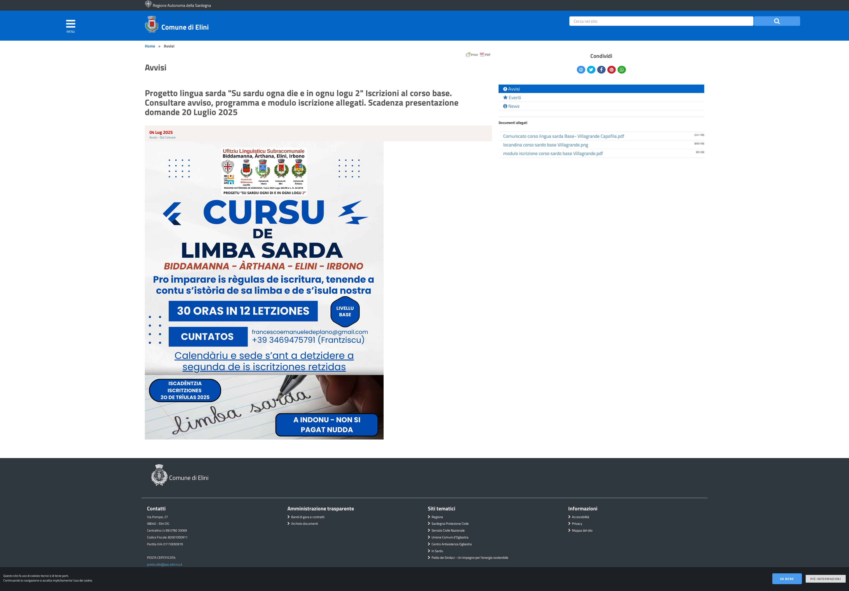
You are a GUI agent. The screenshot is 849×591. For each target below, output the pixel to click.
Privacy (577, 523)
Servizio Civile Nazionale (448, 530)
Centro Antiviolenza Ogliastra (452, 544)
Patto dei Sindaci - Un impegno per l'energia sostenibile (470, 557)
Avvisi (153, 137)
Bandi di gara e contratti (307, 516)
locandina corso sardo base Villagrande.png (545, 144)
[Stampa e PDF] (478, 55)
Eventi (514, 97)
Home (150, 46)
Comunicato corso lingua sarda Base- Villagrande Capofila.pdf (563, 136)
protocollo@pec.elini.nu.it (164, 564)
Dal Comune (168, 137)
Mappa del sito (582, 530)
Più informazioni (825, 578)
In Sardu (437, 550)
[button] (777, 21)
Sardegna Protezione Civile (450, 523)
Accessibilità (580, 516)
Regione (437, 516)
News (513, 106)
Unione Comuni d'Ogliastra (450, 537)
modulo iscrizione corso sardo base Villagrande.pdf (553, 153)
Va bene (787, 578)
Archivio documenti (304, 523)
